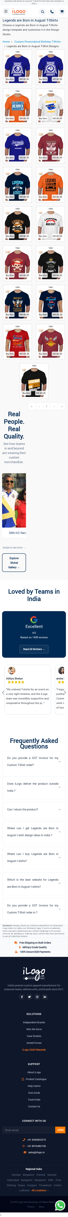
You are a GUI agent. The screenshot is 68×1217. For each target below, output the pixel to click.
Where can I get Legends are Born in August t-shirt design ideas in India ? (32, 831)
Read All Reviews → (34, 649)
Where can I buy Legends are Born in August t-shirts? (32, 857)
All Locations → (40, 1190)
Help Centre (34, 1086)
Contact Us (34, 1106)
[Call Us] (52, 11)
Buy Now (10, 79)
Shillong (11, 1185)
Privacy (30, 1206)
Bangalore (28, 1174)
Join (60, 1130)
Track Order (34, 1099)
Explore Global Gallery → (14, 562)
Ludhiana (24, 1190)
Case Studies (34, 1036)
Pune (58, 1180)
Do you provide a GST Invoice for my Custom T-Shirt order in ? (32, 908)
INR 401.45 (24, 79)
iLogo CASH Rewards (34, 1049)
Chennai (40, 1174)
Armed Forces (34, 1042)
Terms (41, 1206)
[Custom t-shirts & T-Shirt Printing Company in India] (18, 11)
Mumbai (16, 1174)
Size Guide (34, 1092)
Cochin (57, 1185)
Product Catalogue (35, 1079)
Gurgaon (32, 1185)
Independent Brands (34, 1022)
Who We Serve (34, 1029)
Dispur (21, 1185)
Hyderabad (13, 1180)
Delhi (51, 1180)
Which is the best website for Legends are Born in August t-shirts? (32, 883)
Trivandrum (45, 1185)
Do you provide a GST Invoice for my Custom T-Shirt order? (32, 761)
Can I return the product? (22, 809)
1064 (17, 51)
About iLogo (34, 1072)
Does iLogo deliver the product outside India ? (32, 787)
